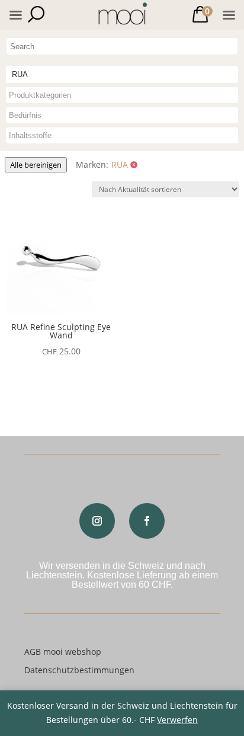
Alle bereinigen (36, 164)
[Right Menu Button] (228, 15)
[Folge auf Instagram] (97, 521)
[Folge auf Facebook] (147, 521)
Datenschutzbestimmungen (79, 670)
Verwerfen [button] (177, 719)
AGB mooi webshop (62, 651)
